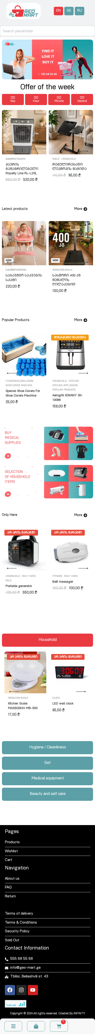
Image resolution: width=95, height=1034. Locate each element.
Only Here (29, 576)
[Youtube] (33, 990)
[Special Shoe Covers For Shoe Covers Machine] (24, 354)
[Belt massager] (71, 549)
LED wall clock (63, 703)
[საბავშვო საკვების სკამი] (24, 243)
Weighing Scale (62, 270)
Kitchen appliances (65, 385)
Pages (12, 832)
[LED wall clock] (70, 672)
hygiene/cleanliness (19, 381)
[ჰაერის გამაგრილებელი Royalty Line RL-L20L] (24, 132)
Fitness (57, 576)
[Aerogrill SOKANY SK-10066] (71, 354)
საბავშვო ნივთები (16, 270)
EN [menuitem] (58, 11)
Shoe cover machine (19, 385)
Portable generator (19, 586)
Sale (8, 580)
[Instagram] (21, 990)
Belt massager (62, 582)
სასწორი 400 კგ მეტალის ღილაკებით (66, 280)
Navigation (17, 868)
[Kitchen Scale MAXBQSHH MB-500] (25, 672)
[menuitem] (58, 11)
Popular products (64, 390)
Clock (56, 698)
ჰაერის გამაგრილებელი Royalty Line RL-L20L (22, 169)
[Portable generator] (24, 549)
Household (68, 159)
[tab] (47, 640)
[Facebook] (10, 990)
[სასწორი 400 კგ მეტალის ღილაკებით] (71, 243)
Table (55, 159)
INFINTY (79, 1013)
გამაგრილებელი (15, 159)
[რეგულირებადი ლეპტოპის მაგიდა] (71, 132)
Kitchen (74, 381)
